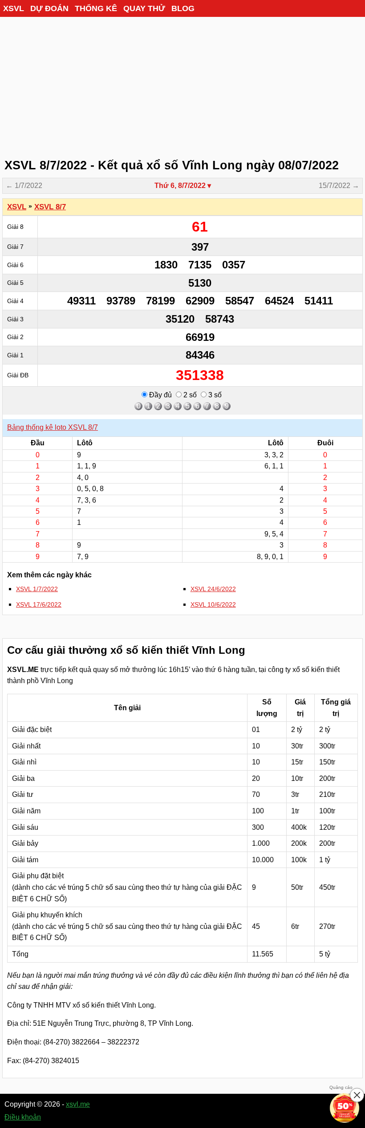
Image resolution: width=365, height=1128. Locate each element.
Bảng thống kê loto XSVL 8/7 (52, 427)
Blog (183, 8)
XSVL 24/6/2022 (213, 588)
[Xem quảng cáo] (344, 1107)
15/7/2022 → (339, 185)
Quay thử (144, 8)
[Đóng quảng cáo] (357, 1095)
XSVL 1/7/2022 (37, 588)
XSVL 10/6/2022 (213, 604)
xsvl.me (78, 1104)
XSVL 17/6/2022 (38, 604)
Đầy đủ (159, 395)
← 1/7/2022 (24, 185)
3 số (214, 395)
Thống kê (96, 8)
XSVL (13, 8)
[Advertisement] (182, 84)
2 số (189, 395)
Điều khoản (22, 1117)
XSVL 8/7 (50, 207)
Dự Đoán (49, 8)
